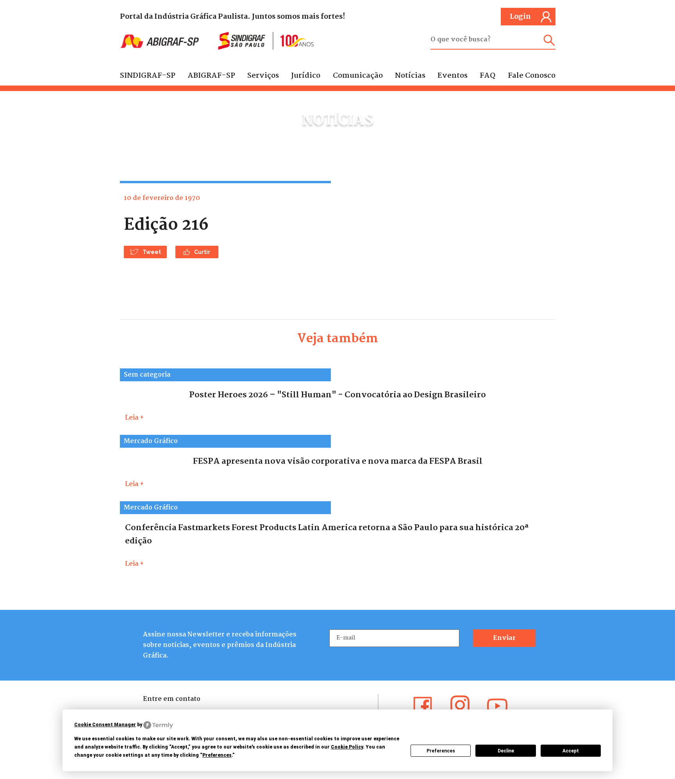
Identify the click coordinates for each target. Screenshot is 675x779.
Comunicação (358, 76)
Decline (506, 751)
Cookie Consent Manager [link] (105, 724)
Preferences (441, 751)
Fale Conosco (531, 76)
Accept (570, 751)
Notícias (410, 76)
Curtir (202, 252)
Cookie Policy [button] (347, 747)
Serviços (263, 76)
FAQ (487, 76)
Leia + (134, 418)
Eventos (453, 76)
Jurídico (305, 76)
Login (520, 17)
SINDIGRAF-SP (147, 76)
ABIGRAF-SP (211, 76)
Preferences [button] (217, 755)
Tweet (152, 252)
